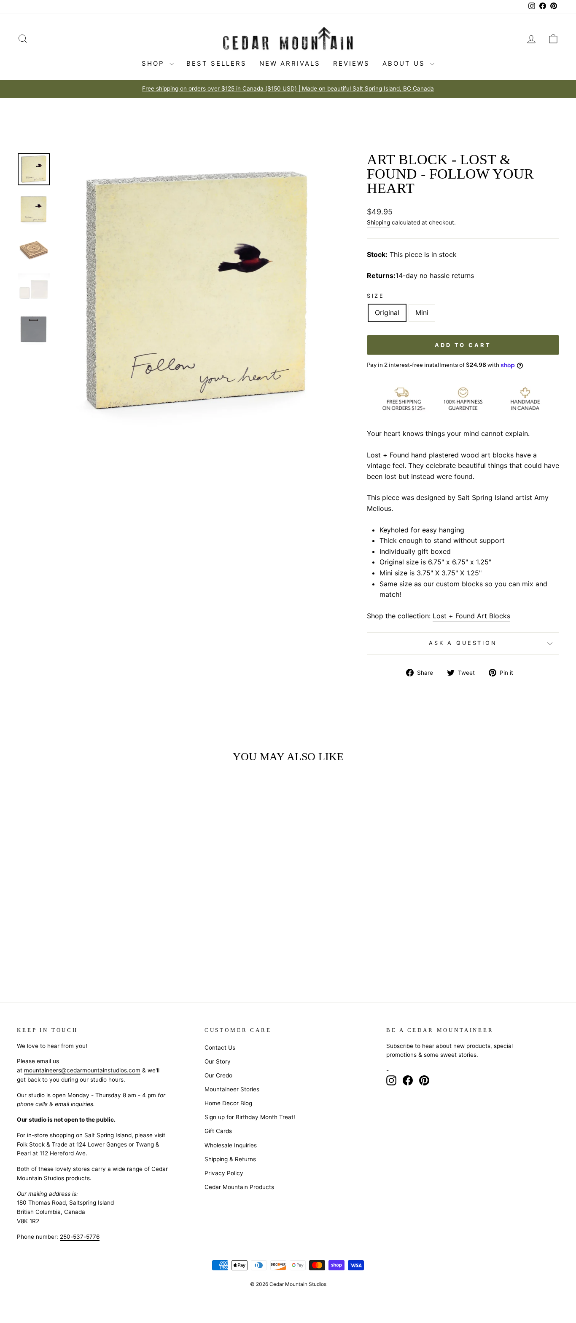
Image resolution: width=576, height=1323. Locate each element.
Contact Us (220, 1047)
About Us (405, 63)
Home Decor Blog (228, 1103)
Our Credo (218, 1075)
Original (387, 312)
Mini (421, 312)
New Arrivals (289, 63)
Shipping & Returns (230, 1159)
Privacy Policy (224, 1173)
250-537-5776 (80, 1236)
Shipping (378, 222)
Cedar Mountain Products (239, 1187)
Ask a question (463, 643)
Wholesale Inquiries (231, 1145)
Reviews (351, 63)
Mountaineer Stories (232, 1089)
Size (376, 296)
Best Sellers (216, 63)
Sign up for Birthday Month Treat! (250, 1117)
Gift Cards (218, 1131)
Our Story (218, 1061)
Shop (154, 63)
